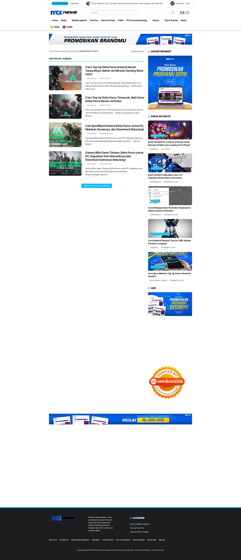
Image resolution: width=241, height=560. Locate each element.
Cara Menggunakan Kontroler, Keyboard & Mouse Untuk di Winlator (169, 209)
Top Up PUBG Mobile (159, 234)
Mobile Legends (79, 20)
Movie (184, 20)
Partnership (151, 540)
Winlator (155, 201)
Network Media (139, 540)
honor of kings (158, 135)
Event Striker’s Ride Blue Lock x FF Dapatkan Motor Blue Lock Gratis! (165, 176)
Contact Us (64, 540)
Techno (155, 20)
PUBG (120, 20)
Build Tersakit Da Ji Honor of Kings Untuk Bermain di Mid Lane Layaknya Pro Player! (169, 143)
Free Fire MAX (157, 168)
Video (56, 27)
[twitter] (182, 541)
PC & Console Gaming (136, 20)
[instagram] (178, 541)
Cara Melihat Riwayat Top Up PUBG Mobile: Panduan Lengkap (169, 242)
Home (55, 20)
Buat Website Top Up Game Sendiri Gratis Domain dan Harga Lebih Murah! (96, 3)
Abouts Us (53, 540)
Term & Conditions (123, 540)
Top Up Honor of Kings (139, 532)
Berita (64, 20)
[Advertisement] (170, 338)
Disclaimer (96, 540)
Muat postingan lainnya (96, 186)
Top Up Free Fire (137, 528)
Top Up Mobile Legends (139, 524)
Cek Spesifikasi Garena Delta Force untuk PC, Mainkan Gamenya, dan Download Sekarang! (114, 127)
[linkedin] (186, 541)
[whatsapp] (190, 541)
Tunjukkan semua (137, 51)
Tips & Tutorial (171, 20)
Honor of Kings (108, 20)
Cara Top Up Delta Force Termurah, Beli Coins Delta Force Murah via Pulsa (114, 99)
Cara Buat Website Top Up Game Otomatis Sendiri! (169, 275)
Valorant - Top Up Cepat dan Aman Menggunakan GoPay (172, 3)
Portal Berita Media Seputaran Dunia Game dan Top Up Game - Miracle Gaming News (120, 550)
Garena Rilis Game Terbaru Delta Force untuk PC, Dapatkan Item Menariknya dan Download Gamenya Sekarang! (114, 156)
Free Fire (94, 20)
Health (69, 27)
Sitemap (162, 540)
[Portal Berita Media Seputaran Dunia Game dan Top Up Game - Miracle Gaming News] (64, 14)
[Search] (136, 12)
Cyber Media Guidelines (80, 540)
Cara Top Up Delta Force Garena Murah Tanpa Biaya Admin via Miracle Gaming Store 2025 (114, 70)
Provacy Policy (107, 540)
